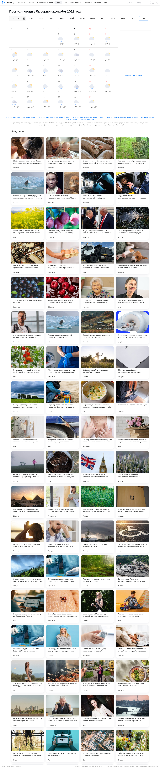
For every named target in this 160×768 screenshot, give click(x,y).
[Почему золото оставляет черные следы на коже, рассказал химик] (97, 432)
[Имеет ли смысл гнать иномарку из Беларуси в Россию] (27, 606)
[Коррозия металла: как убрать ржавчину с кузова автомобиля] (62, 432)
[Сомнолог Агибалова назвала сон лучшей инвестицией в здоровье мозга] (132, 641)
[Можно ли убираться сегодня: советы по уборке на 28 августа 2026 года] (62, 502)
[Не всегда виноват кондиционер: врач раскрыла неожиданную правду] (62, 641)
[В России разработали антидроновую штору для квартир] (132, 362)
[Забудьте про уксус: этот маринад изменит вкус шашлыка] (62, 676)
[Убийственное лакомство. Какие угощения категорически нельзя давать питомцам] (27, 153)
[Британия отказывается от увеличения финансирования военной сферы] (97, 467)
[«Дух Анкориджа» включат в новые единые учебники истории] (97, 223)
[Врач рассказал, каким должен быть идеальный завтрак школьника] (132, 676)
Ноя (133, 18)
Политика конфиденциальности (92, 766)
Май (72, 18)
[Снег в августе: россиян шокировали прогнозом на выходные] (132, 467)
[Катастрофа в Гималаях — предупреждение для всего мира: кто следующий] (132, 571)
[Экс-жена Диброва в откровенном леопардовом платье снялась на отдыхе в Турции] (27, 676)
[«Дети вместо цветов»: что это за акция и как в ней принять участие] (132, 432)
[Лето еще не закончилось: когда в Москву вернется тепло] (27, 711)
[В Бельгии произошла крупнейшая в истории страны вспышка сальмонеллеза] (62, 258)
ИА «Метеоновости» (151, 766)
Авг (102, 18)
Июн (82, 18)
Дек (144, 18)
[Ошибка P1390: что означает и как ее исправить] (62, 746)
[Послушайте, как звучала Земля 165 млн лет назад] (97, 571)
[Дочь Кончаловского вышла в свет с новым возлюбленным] (97, 711)
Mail (3, 766)
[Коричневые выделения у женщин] (132, 397)
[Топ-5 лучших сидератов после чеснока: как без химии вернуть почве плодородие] (97, 502)
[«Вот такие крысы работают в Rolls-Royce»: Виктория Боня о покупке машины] (132, 293)
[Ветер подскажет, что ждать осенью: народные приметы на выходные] (27, 467)
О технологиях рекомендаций (113, 766)
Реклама (18, 766)
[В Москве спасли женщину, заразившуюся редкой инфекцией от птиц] (97, 641)
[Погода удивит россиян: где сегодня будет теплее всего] (27, 397)
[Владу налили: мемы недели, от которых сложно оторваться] (97, 676)
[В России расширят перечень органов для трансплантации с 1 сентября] (62, 571)
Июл (92, 18)
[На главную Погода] (10, 2)
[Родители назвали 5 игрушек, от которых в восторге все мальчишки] (132, 606)
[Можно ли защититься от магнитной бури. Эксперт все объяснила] (62, 536)
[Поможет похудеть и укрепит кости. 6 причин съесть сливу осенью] (62, 223)
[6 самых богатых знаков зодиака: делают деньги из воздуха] (27, 327)
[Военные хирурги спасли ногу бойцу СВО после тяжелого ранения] (27, 641)
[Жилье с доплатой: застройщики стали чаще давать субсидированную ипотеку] (97, 746)
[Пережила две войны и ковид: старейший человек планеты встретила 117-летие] (97, 293)
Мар (52, 18)
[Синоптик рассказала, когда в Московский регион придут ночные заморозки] (132, 223)
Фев (41, 18)
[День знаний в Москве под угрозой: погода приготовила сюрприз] (97, 606)
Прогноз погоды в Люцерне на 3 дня (20, 117)
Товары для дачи (87, 119)
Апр (62, 18)
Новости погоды (147, 117)
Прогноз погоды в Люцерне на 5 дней (54, 117)
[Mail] (3, 2)
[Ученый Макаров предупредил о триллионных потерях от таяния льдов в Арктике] (27, 188)
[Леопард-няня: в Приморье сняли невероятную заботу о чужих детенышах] (132, 153)
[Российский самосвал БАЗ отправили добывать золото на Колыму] (97, 258)
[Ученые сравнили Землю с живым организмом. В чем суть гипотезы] (27, 571)
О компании (10, 766)
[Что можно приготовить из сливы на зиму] (27, 293)
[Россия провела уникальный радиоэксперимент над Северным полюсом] (62, 327)
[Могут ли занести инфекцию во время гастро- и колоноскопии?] (62, 362)
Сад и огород (71, 119)
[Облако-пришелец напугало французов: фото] (97, 536)
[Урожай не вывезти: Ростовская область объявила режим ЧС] (132, 711)
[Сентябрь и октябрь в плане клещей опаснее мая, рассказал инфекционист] (62, 606)
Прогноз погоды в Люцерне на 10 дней (122, 117)
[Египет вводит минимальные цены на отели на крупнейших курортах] (27, 502)
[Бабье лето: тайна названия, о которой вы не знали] (97, 362)
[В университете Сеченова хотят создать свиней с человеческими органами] (97, 153)
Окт (123, 18)
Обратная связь (129, 766)
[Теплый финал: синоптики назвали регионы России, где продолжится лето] (97, 327)
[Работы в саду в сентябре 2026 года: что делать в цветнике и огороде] (132, 746)
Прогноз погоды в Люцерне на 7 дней (88, 117)
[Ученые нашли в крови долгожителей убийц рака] (97, 188)
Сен (113, 18)
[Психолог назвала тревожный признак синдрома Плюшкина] (27, 258)
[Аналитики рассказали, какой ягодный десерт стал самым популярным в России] (62, 293)
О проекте (77, 766)
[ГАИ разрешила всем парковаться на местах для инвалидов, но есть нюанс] (132, 536)
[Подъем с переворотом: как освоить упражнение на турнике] (27, 746)
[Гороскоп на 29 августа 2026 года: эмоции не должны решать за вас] (62, 711)
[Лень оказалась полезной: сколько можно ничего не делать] (132, 258)
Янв (31, 18)
